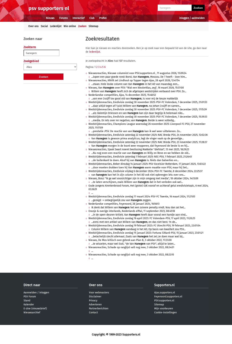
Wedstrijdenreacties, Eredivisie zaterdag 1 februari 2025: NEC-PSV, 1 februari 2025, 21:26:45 (140, 156)
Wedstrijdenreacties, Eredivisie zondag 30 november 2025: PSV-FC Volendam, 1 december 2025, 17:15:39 (147, 109)
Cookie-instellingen (165, 312)
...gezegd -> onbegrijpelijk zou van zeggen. (121, 200)
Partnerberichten (98, 308)
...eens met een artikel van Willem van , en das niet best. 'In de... (134, 222)
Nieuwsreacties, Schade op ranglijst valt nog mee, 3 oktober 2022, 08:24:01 (131, 247)
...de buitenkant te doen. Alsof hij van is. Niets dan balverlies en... (135, 160)
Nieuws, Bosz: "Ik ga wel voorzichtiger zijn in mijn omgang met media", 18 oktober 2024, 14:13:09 (143, 178)
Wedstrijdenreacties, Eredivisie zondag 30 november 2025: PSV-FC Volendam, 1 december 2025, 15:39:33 (147, 116)
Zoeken (82, 26)
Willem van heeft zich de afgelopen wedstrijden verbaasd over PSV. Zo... (138, 91)
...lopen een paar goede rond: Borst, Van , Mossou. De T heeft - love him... (139, 76)
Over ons (33, 26)
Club (91, 18)
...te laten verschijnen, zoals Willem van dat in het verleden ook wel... (137, 182)
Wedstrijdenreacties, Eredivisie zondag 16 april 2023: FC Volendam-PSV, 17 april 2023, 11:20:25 (141, 218)
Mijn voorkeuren (163, 308)
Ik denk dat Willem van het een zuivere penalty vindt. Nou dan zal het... (138, 207)
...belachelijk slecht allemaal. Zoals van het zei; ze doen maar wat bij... (137, 236)
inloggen (184, 18)
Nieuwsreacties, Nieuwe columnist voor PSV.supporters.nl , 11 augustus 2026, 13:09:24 (137, 73)
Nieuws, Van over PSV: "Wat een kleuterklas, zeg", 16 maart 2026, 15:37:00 (136, 87)
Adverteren (95, 304)
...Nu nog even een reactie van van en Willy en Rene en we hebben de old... (140, 153)
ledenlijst (94, 51)
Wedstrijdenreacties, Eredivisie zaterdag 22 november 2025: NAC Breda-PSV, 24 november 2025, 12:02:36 (148, 134)
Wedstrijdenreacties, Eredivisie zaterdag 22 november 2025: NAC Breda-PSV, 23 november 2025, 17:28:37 (147, 142)
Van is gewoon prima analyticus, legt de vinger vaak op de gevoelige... (137, 138)
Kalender (29, 304)
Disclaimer (95, 296)
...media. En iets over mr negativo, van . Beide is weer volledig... (133, 120)
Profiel (103, 18)
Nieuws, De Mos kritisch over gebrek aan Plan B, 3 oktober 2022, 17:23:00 (130, 240)
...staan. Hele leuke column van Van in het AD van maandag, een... (135, 84)
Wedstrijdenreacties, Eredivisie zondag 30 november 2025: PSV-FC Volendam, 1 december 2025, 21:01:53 (147, 102)
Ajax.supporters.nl (164, 292)
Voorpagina (34, 18)
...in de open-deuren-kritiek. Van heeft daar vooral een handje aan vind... (139, 214)
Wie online (70, 26)
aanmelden (198, 18)
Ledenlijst (55, 26)
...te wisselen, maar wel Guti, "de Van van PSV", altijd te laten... (133, 243)
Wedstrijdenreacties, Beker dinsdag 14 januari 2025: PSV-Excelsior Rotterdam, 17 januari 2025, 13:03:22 (147, 163)
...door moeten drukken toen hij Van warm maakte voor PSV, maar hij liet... (139, 167)
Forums (63, 18)
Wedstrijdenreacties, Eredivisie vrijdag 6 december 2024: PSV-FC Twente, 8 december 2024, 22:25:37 (145, 171)
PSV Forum (30, 296)
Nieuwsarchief (32, 312)
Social (44, 26)
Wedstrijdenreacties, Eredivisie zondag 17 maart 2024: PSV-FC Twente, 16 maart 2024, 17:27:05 (141, 196)
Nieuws (50, 18)
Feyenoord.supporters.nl (168, 296)
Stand (27, 300)
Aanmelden (30, 292)
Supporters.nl (164, 285)
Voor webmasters (99, 292)
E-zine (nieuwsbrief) (35, 308)
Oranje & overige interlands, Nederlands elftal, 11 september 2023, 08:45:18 (131, 211)
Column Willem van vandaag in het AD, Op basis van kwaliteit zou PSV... (138, 229)
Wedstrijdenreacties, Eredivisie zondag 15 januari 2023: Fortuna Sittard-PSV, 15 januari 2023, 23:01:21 (145, 232)
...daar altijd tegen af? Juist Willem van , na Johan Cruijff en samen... (136, 105)
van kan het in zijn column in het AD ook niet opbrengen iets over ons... (138, 174)
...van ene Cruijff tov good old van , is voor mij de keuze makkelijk (134, 98)
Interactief (78, 18)
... (92, 192)
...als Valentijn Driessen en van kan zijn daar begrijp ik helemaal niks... (137, 113)
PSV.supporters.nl (164, 300)
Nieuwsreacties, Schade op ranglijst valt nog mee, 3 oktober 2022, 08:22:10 (131, 254)
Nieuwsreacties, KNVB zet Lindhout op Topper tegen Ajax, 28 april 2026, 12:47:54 (134, 80)
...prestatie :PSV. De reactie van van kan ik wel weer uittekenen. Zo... (136, 131)
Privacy (93, 300)
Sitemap (93, 26)
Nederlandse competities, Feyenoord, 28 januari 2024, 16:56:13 (124, 203)
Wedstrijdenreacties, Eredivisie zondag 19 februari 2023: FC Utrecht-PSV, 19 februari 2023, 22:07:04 (144, 225)
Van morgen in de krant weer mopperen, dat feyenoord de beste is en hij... (140, 145)
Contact (93, 312)
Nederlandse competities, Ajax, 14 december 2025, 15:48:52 (122, 95)
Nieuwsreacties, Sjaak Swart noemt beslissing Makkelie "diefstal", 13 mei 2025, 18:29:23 (138, 149)
